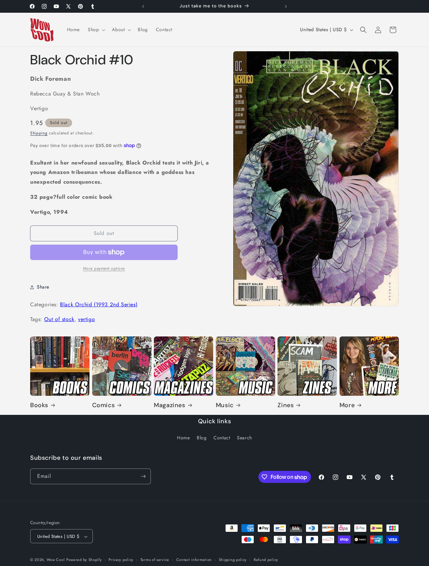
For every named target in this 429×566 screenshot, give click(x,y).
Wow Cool (56, 560)
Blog (201, 438)
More (347, 405)
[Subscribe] (143, 476)
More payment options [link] (104, 268)
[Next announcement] (286, 6)
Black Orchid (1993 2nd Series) (98, 304)
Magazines (169, 405)
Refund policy (266, 559)
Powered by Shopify (84, 560)
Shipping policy (233, 559)
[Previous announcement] (143, 6)
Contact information (194, 559)
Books (39, 405)
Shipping (39, 133)
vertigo (86, 319)
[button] (96, 29)
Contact (221, 438)
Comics (103, 405)
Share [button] (43, 287)
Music (225, 405)
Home (183, 438)
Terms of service (154, 559)
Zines (286, 405)
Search (244, 438)
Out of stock (59, 319)
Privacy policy (121, 559)
